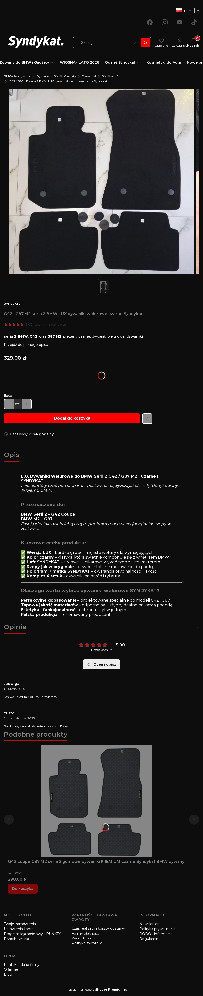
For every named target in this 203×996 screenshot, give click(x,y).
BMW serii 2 (110, 76)
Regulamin (148, 939)
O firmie (11, 969)
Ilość (8, 395)
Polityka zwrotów (87, 943)
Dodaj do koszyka (72, 418)
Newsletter (149, 924)
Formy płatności (86, 933)
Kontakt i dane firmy (21, 964)
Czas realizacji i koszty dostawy (98, 928)
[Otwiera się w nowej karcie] (149, 22)
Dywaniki (89, 76)
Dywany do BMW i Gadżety (56, 76)
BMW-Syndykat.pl (17, 76)
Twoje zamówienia (20, 924)
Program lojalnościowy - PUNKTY (32, 934)
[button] (145, 42)
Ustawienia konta (19, 929)
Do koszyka (22, 888)
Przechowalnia (16, 939)
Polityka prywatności (157, 929)
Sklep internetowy (95, 989)
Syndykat (12, 303)
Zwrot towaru (83, 938)
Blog (8, 974)
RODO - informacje (156, 934)
